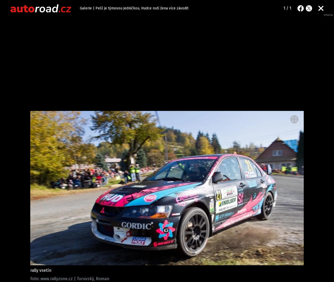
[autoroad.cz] (40, 8)
